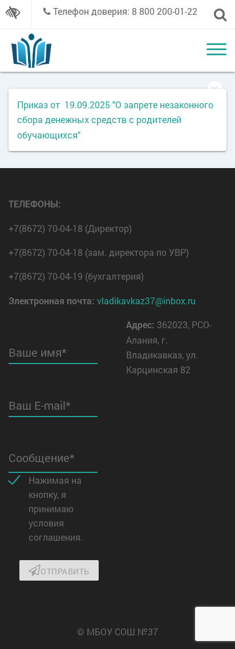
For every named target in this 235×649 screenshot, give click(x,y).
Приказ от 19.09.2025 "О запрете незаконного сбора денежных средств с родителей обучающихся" (115, 120)
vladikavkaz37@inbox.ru (146, 301)
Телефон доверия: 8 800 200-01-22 (125, 11)
